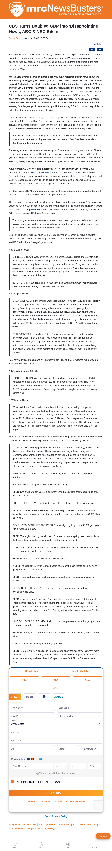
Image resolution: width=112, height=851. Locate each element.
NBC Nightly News (48, 824)
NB (34, 824)
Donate (103, 836)
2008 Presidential (17, 828)
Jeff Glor (27, 824)
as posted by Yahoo (36, 209)
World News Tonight (90, 824)
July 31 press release (41, 172)
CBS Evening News (68, 824)
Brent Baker (15, 38)
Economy (49, 828)
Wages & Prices (35, 828)
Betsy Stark (14, 824)
